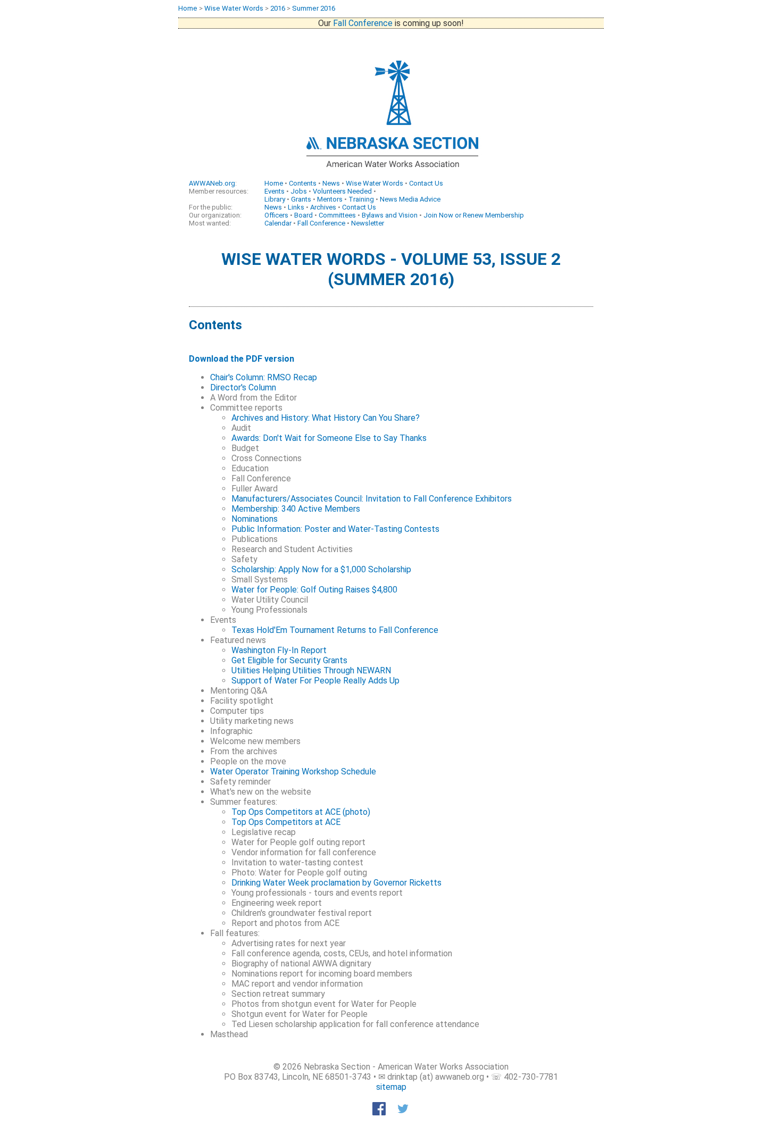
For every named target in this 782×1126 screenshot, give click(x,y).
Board (303, 215)
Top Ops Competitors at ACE (285, 822)
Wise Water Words (233, 8)
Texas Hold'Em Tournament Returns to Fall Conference (334, 630)
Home (187, 8)
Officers (276, 215)
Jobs (298, 191)
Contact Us (426, 183)
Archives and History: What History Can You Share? (325, 418)
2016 (277, 8)
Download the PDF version (241, 359)
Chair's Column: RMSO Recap (263, 377)
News (331, 183)
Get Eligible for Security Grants (289, 660)
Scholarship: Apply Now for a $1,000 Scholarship (321, 569)
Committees (337, 215)
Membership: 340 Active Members (295, 509)
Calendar (278, 223)
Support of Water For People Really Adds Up (315, 680)
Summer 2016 (313, 8)
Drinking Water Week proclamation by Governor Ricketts (336, 883)
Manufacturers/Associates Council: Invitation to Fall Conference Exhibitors (371, 499)
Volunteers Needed (342, 191)
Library (274, 199)
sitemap (391, 1087)
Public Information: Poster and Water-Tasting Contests (335, 529)
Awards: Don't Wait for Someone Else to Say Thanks (329, 438)
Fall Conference (363, 23)
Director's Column (243, 387)
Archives (323, 207)
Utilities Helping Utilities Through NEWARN (311, 670)
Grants (301, 199)
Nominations (254, 519)
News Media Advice (410, 199)
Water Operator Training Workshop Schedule (293, 771)
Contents (303, 183)
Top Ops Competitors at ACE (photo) (300, 812)
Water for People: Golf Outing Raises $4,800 (314, 590)
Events (274, 191)
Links (296, 207)
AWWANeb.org (212, 183)
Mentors (330, 199)
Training (361, 199)
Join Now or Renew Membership (473, 215)
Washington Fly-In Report (279, 650)
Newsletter (367, 223)
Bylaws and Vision (390, 215)
